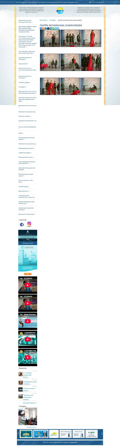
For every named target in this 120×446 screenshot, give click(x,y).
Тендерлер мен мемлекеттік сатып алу (27, 196)
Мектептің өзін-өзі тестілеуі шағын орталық (27, 69)
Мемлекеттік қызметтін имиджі (27, 168)
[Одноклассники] (43, 28)
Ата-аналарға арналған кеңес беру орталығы (27, 52)
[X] (48, 28)
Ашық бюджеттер (34, 2)
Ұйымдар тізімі (27, 243)
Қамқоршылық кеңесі (26, 148)
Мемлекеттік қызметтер (49, 2)
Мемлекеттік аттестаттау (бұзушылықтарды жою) (27, 92)
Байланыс (70, 2)
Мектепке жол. (24, 191)
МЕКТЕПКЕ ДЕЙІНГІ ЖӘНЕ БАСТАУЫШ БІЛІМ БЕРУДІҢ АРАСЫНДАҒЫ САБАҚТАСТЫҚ (28, 29)
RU (95, 2)
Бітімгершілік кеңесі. (26, 157)
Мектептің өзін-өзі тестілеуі (25, 77)
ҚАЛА (21, 133)
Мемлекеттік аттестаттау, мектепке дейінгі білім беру (28, 99)
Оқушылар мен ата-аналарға (25, 58)
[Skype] (56, 28)
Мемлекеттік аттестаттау (27, 105)
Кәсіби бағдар (24, 186)
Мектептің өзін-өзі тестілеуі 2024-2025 (25, 21)
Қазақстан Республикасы (27, 127)
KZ (92, 2)
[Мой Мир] (46, 28)
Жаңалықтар (22, 2)
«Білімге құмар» (24, 82)
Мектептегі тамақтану (27, 214)
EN (97, 2)
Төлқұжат (22, 87)
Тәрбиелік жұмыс (25, 153)
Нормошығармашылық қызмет (27, 138)
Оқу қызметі (23, 64)
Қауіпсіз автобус (24, 116)
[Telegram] (58, 28)
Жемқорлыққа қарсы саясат (26, 175)
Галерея (52, 20)
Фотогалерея (62, 2)
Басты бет (43, 20)
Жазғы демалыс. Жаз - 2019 (26, 181)
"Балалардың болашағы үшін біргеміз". (27, 162)
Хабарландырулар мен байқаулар (26, 202)
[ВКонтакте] (41, 28)
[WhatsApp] (53, 28)
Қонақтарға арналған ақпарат (26, 209)
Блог (76, 2)
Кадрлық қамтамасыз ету (28, 121)
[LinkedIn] (51, 28)
